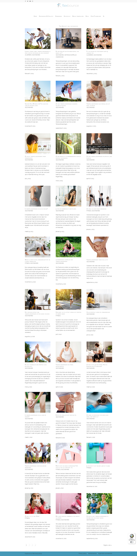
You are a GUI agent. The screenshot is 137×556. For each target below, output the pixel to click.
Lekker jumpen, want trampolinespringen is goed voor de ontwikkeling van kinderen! (37, 52)
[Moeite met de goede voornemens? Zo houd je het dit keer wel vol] (68, 453)
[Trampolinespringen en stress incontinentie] (68, 352)
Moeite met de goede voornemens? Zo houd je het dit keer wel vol (67, 466)
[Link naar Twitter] (28, 1)
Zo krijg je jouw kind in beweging (96, 209)
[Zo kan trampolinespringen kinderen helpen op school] (68, 91)
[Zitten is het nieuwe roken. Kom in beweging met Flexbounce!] (99, 352)
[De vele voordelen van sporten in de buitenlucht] (38, 352)
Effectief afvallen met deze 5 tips (66, 415)
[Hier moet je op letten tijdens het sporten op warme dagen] (68, 299)
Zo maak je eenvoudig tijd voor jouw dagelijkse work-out (97, 415)
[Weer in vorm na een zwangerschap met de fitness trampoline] (38, 247)
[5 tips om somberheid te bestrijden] (68, 196)
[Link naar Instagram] (32, 1)
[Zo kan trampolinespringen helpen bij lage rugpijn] (99, 143)
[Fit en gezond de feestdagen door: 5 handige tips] (99, 38)
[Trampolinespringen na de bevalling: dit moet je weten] (99, 91)
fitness (88, 211)
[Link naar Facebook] (25, 1)
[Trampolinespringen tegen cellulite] (99, 247)
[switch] (131, 542)
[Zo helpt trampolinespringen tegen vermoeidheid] (38, 143)
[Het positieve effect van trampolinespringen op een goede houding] (38, 299)
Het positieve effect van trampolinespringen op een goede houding (37, 313)
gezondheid (36, 55)
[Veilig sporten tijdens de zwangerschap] (99, 299)
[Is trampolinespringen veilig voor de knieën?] (38, 402)
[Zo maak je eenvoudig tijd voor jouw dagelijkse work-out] (99, 402)
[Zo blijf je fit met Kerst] (38, 503)
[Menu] (134, 534)
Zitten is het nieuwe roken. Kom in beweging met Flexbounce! (96, 365)
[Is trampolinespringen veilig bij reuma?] (38, 196)
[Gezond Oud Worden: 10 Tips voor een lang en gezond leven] (38, 91)
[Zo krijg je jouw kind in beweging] (99, 196)
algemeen (28, 55)
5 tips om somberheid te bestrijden (66, 209)
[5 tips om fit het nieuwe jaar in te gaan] (99, 453)
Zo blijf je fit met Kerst (32, 516)
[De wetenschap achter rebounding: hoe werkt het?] (68, 38)
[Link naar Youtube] (30, 1)
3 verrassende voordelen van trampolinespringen (64, 260)
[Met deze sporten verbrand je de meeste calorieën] (68, 503)
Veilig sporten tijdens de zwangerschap (98, 312)
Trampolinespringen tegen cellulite (97, 259)
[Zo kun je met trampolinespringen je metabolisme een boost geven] (99, 503)
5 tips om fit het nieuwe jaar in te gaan (98, 466)
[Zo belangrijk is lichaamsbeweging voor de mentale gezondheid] (68, 143)
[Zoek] (103, 16)
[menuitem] (35, 16)
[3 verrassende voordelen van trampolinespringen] (68, 247)
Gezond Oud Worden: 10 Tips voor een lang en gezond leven (36, 104)
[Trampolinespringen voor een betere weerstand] (38, 453)
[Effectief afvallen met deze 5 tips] (68, 402)
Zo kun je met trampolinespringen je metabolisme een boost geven (97, 517)
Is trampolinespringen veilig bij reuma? (36, 209)
